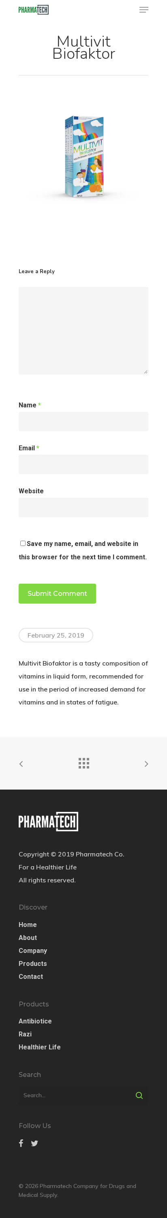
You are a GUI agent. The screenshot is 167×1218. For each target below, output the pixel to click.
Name (30, 405)
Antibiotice (35, 1021)
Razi (25, 1034)
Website (31, 491)
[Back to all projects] (83, 761)
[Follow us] (35, 1143)
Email (29, 448)
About (28, 938)
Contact (31, 976)
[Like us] (21, 1143)
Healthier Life (40, 1047)
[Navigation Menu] (143, 10)
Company (33, 951)
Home (28, 925)
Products (33, 964)
